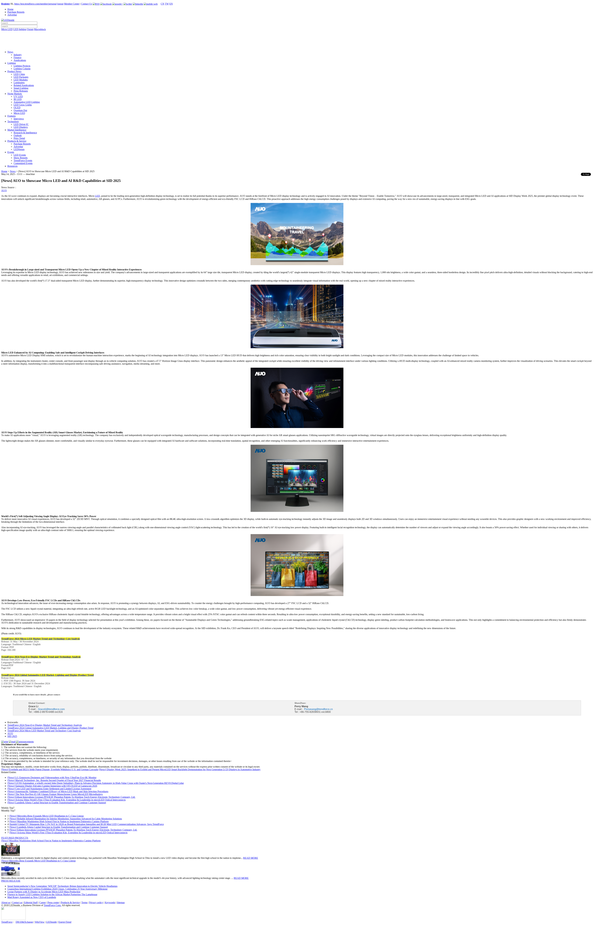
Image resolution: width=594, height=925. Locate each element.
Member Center (71, 3)
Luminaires (19, 82)
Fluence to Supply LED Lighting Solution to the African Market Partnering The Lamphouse (52, 894)
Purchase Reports (15, 12)
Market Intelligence (16, 130)
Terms (84, 902)
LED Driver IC (21, 124)
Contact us (17, 902)
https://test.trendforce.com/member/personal (35, 3)
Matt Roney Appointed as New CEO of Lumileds (31, 897)
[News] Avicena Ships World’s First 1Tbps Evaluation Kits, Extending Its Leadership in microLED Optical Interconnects (66, 799)
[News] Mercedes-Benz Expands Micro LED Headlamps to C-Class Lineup (46, 816)
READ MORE (250, 858)
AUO (4, 190)
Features (11, 116)
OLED (17, 107)
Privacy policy (96, 902)
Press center (53, 902)
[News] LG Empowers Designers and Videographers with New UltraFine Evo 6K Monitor (51, 777)
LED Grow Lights (23, 104)
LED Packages (21, 77)
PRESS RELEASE (10, 881)
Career (42, 902)
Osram (30, 29)
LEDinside (51, 922)
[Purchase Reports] (297, 33)
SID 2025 (12, 736)
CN (162, 3)
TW (167, 3)
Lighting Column (22, 68)
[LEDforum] (297, 46)
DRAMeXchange (24, 922)
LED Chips (19, 74)
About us (5, 902)
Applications (20, 60)
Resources (12, 166)
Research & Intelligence (25, 132)
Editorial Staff (31, 902)
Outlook (18, 135)
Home (10, 9)
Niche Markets (14, 93)
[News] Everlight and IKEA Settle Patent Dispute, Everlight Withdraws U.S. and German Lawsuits (49, 769)
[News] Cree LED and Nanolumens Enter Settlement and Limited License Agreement (49, 788)
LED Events (20, 155)
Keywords (110, 902)
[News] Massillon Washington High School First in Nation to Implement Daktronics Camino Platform (59, 821)
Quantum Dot (20, 110)
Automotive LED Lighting (27, 102)
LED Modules (21, 79)
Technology (13, 121)
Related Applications (24, 85)
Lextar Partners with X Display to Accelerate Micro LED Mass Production (43, 891)
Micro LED (7, 29)
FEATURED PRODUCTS (14, 838)
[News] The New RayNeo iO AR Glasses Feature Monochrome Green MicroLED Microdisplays (55, 794)
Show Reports (21, 157)
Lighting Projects (22, 66)
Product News (14, 71)
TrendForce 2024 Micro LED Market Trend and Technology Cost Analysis (44, 730)
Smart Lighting (21, 88)
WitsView (39, 922)
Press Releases (21, 91)
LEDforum (19, 149)
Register (5, 3)
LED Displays (21, 127)
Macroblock (40, 29)
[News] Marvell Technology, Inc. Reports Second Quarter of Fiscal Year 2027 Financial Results (54, 780)
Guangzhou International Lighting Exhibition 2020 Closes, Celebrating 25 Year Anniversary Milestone (57, 889)
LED (97, 196)
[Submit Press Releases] (297, 41)
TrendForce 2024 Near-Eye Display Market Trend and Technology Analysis (44, 725)
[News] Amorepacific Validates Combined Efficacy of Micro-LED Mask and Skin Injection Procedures (57, 791)
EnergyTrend (64, 922)
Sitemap (121, 902)
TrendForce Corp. (52, 905)
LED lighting (19, 29)
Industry (18, 54)
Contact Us (86, 3)
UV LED (18, 96)
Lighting (11, 63)
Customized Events (23, 163)
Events (10, 152)
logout (60, 3)
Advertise (12, 14)
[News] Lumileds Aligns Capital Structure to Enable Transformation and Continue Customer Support (56, 802)
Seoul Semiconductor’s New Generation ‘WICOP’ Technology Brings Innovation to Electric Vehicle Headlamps (62, 886)
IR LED (18, 99)
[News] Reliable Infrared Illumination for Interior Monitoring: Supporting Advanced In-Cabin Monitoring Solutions (65, 818)
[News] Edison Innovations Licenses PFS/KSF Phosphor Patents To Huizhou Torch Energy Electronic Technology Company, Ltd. (71, 797)
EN (171, 3)
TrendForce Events (23, 160)
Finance (17, 57)
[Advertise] (297, 37)
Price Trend (19, 138)
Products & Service (16, 141)
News (10, 52)
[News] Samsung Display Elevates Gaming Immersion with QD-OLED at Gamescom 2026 (52, 786)
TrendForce (7, 922)
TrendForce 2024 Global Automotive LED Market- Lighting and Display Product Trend (50, 728)
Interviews (19, 118)
